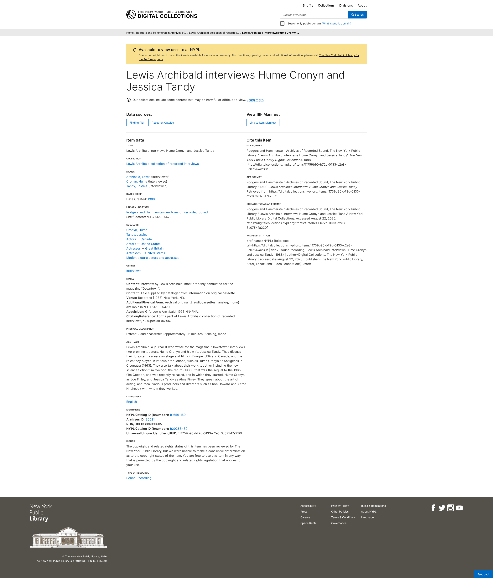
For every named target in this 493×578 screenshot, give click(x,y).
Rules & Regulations (373, 505)
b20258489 (178, 429)
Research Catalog (163, 122)
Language (367, 517)
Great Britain (154, 248)
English (131, 402)
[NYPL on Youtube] (459, 508)
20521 (150, 419)
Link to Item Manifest (263, 122)
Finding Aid (137, 122)
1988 (151, 199)
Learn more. (255, 100)
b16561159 (178, 415)
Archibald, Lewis (138, 177)
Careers (305, 517)
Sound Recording (138, 478)
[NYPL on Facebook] (433, 508)
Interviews (133, 271)
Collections (326, 5)
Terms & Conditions (343, 517)
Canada (146, 239)
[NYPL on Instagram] (450, 508)
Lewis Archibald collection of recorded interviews (162, 164)
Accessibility (308, 505)
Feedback (483, 574)
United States (150, 244)
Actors (131, 239)
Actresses (133, 248)
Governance (338, 523)
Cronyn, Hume (136, 181)
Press (303, 511)
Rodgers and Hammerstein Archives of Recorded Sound (167, 212)
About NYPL (368, 511)
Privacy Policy (340, 505)
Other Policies (340, 511)
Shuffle (308, 5)
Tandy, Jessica (137, 186)
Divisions (346, 5)
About (362, 5)
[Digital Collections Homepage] (161, 14)
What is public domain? (336, 23)
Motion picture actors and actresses (152, 258)
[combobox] (314, 14)
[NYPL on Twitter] (442, 508)
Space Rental (308, 523)
